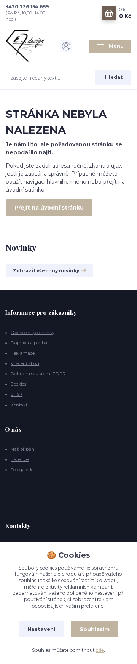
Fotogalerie (22, 469)
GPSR (16, 394)
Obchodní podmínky (32, 332)
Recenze (20, 459)
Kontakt (19, 405)
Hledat (114, 77)
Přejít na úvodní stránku (49, 207)
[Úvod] (27, 46)
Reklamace (23, 353)
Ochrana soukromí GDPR (38, 373)
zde (100, 650)
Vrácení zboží (25, 363)
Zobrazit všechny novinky (46, 271)
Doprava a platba (29, 343)
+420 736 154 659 (27, 7)
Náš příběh (22, 449)
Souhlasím (95, 629)
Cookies (18, 384)
